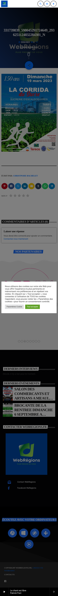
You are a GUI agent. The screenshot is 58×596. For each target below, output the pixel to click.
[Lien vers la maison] (4, 4)
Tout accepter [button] (32, 307)
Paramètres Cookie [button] (14, 307)
